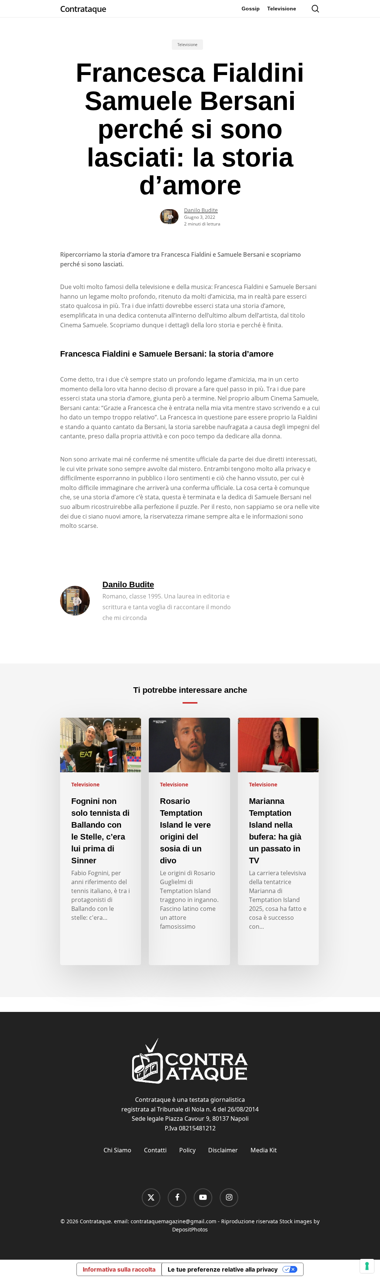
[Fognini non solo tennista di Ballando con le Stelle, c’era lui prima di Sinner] (100, 841)
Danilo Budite (201, 210)
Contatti (155, 1150)
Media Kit (263, 1150)
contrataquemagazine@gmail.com (173, 1221)
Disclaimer (223, 1150)
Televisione (187, 44)
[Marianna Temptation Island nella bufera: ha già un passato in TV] (278, 841)
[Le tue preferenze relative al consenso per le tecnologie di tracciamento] (367, 1266)
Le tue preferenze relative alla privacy (223, 1269)
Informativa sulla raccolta (119, 1269)
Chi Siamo (117, 1150)
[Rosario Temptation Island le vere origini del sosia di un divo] (189, 841)
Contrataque (83, 8)
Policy (187, 1150)
